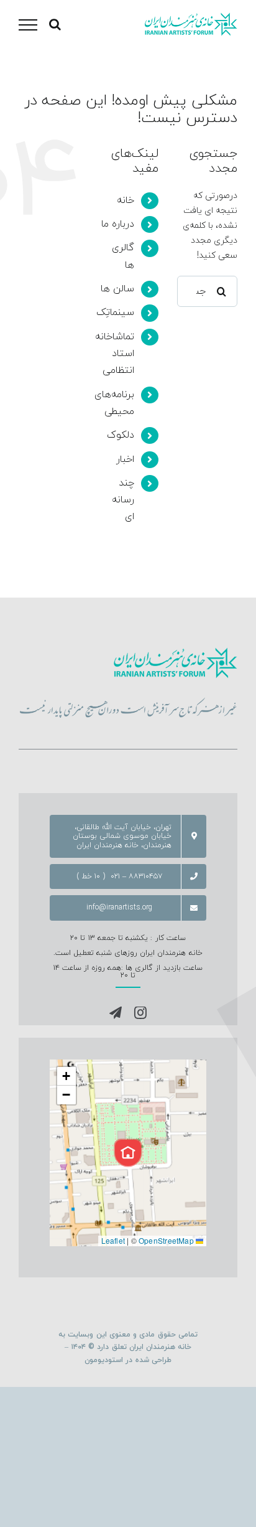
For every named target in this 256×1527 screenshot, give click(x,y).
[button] (128, 1153)
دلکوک (120, 435)
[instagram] (140, 1013)
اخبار (125, 459)
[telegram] (115, 1013)
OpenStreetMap (166, 1240)
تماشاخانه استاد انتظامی (114, 353)
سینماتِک (115, 312)
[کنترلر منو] (27, 25)
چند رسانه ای (123, 500)
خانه (125, 200)
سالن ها (117, 289)
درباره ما (117, 224)
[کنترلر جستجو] (55, 24)
